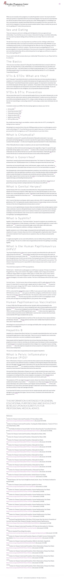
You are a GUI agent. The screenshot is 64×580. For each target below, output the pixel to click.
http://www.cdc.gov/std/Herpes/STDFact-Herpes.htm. (21, 476)
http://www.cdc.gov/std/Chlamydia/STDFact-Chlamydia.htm (22, 441)
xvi (54, 173)
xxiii (29, 255)
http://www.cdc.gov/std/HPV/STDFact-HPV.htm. (19, 491)
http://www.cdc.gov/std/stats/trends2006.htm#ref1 (20, 420)
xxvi (21, 292)
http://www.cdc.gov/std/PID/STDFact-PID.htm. (19, 548)
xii (29, 148)
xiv (55, 161)
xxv (47, 283)
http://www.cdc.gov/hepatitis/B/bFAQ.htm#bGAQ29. (21, 543)
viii (19, 118)
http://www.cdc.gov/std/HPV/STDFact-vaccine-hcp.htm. (21, 528)
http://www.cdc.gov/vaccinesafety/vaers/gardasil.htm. (27, 538)
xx (40, 203)
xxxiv (48, 376)
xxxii (12, 344)
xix (31, 194)
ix (20, 123)
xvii (33, 176)
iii (14, 108)
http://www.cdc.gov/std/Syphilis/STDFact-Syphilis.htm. (21, 486)
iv (21, 110)
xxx (19, 318)
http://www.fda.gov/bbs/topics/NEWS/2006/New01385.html (23, 523)
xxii (22, 253)
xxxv (27, 381)
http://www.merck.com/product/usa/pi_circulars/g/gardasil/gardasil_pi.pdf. (26, 533)
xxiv (7, 278)
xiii (50, 152)
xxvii (17, 295)
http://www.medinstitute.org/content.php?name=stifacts (25, 430)
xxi (14, 224)
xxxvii (16, 393)
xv (55, 166)
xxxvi (47, 382)
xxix (37, 310)
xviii (48, 181)
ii (18, 71)
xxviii (12, 308)
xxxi (23, 320)
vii (20, 116)
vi (20, 114)
